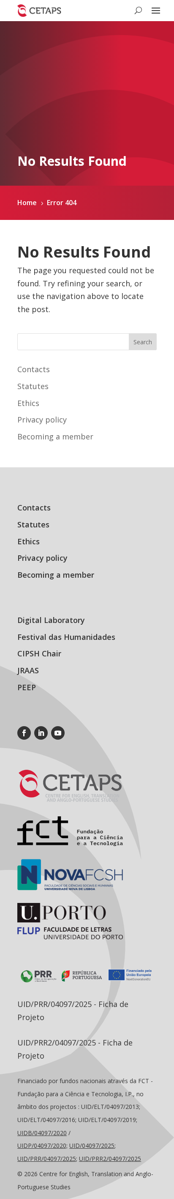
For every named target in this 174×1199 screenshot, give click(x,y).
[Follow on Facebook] (24, 733)
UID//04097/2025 (46, 1159)
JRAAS (28, 670)
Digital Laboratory (51, 620)
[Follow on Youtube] (58, 733)
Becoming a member (55, 436)
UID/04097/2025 (91, 1145)
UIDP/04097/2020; (42, 1145)
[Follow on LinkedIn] (41, 733)
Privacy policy (42, 419)
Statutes (33, 386)
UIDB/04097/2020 (42, 1133)
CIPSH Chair (39, 653)
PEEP (26, 687)
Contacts (33, 369)
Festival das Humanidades (66, 637)
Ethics (28, 403)
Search (142, 342)
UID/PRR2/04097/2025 (110, 1159)
